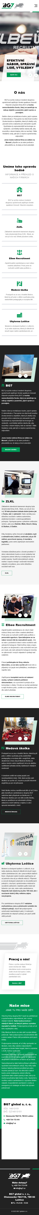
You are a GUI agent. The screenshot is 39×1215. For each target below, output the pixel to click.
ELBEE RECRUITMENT (12, 696)
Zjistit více (13, 75)
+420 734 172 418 (12, 1120)
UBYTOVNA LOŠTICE (12, 923)
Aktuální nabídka (10, 449)
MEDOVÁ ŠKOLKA (11, 812)
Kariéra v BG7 (17, 983)
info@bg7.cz (11, 1123)
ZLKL (7, 573)
